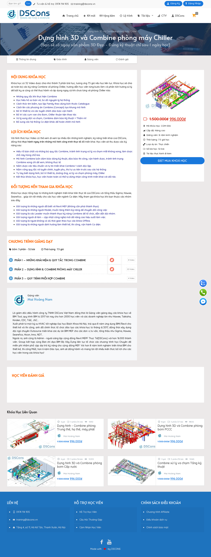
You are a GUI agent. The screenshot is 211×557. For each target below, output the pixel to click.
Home (77, 31)
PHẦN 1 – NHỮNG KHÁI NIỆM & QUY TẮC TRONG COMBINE (50, 260)
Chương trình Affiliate (157, 511)
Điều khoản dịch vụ (156, 519)
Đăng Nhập (194, 3)
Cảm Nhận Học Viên (90, 527)
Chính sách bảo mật (157, 527)
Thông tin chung (27, 59)
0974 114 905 (62, 3)
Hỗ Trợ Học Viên (88, 511)
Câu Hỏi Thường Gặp (90, 519)
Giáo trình (61, 59)
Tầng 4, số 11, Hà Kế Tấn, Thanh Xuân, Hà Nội (40, 527)
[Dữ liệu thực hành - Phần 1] (112, 260)
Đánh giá (123, 59)
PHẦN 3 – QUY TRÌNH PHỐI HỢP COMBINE (40, 278)
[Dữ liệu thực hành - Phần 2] (112, 269)
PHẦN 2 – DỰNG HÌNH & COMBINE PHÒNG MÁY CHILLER (48, 269)
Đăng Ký (175, 3)
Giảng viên (92, 59)
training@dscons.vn (84, 3)
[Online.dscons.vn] (28, 14)
